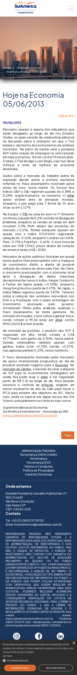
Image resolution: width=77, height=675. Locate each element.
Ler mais (7, 655)
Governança (38, 458)
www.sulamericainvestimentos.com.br (30, 415)
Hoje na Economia (28, 67)
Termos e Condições (38, 466)
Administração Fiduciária (38, 451)
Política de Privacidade (38, 470)
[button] (38, 660)
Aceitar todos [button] (20, 668)
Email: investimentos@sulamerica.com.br (34, 524)
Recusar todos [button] (55, 668)
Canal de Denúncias (38, 474)
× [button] (73, 643)
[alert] (38, 657)
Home (7, 67)
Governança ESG (39, 462)
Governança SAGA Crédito (38, 454)
